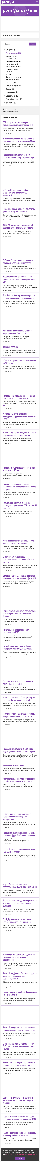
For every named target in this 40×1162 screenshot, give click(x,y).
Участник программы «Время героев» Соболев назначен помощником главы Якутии (19, 1046)
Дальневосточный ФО (13, 53)
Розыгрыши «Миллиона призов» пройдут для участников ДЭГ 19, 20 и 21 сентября (20, 505)
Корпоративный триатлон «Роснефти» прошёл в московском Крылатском (19, 780)
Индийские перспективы (13, 765)
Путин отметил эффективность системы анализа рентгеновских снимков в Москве (19, 613)
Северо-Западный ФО (13, 85)
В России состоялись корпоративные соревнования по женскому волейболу (19, 140)
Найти (33, 44)
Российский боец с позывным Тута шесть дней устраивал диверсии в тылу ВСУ (19, 279)
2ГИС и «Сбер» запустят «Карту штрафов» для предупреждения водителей (16, 192)
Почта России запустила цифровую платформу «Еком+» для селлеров (17, 647)
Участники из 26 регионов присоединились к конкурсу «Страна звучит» (18, 559)
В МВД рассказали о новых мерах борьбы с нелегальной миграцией (17, 920)
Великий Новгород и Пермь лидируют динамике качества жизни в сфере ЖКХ (19, 577)
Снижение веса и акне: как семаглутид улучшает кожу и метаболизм (19, 210)
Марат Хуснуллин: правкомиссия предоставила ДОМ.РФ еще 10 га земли (20, 885)
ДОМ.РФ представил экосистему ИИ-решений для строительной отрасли (18, 226)
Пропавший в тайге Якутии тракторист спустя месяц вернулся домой (19, 397)
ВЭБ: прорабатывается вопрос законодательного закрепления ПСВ (18, 123)
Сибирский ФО (11, 49)
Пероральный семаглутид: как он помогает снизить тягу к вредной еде (18, 156)
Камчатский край (12, 64)
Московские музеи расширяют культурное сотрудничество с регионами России (19, 416)
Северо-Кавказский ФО (14, 99)
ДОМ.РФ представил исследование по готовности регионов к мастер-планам (19, 1029)
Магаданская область (13, 67)
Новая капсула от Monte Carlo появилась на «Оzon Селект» (20, 993)
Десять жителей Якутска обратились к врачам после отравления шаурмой (19, 1064)
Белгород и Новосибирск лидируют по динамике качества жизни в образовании (19, 957)
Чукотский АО (11, 82)
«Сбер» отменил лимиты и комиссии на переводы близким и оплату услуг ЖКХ (19, 1118)
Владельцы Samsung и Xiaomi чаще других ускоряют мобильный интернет (19, 750)
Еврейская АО (11, 59)
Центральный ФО (12, 95)
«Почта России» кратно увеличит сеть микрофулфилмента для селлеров (19, 715)
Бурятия (9, 72)
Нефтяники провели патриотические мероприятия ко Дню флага (18, 332)
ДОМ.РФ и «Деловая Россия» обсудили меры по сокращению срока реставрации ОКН (20, 976)
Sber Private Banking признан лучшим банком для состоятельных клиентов (19, 297)
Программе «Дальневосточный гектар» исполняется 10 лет (19, 469)
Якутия (8, 74)
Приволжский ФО (12, 92)
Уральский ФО (11, 102)
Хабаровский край (12, 79)
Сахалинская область (13, 77)
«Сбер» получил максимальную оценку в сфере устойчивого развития (19, 1134)
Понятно (20, 1158)
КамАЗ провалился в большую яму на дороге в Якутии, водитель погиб (19, 699)
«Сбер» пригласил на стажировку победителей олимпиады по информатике (17, 816)
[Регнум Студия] (20, 11)
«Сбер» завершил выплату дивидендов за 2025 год (19, 362)
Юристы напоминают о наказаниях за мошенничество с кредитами (18, 542)
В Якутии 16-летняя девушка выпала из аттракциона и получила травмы (19, 434)
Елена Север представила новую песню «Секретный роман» (19, 850)
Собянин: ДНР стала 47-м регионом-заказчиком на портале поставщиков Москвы (18, 1100)
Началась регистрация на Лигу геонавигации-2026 (16, 631)
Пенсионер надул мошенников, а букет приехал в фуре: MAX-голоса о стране (19, 834)
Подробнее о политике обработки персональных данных (21, 1154)
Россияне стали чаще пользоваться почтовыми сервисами (18, 682)
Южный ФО (10, 88)
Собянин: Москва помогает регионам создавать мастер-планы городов (18, 261)
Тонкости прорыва (10, 346)
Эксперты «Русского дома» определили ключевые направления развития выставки (20, 903)
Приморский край (12, 69)
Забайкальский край (13, 61)
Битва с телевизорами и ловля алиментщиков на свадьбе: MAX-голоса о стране (19, 486)
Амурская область (12, 56)
